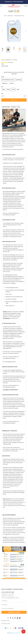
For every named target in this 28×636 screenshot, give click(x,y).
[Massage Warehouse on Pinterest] (15, 618)
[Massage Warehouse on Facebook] (10, 618)
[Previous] (2, 31)
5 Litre (13, 89)
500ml (8, 89)
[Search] (24, 6)
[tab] (6, 107)
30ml (18, 89)
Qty (2, 93)
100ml (3, 89)
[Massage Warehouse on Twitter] (17, 618)
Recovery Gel (18, 79)
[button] (4, 62)
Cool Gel (11, 83)
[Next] (26, 31)
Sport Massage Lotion (7, 79)
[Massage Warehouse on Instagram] (13, 618)
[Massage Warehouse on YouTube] (20, 618)
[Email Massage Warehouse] (8, 618)
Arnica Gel (4, 83)
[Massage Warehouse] (14, 6)
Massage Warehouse (16, 633)
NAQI (2, 64)
